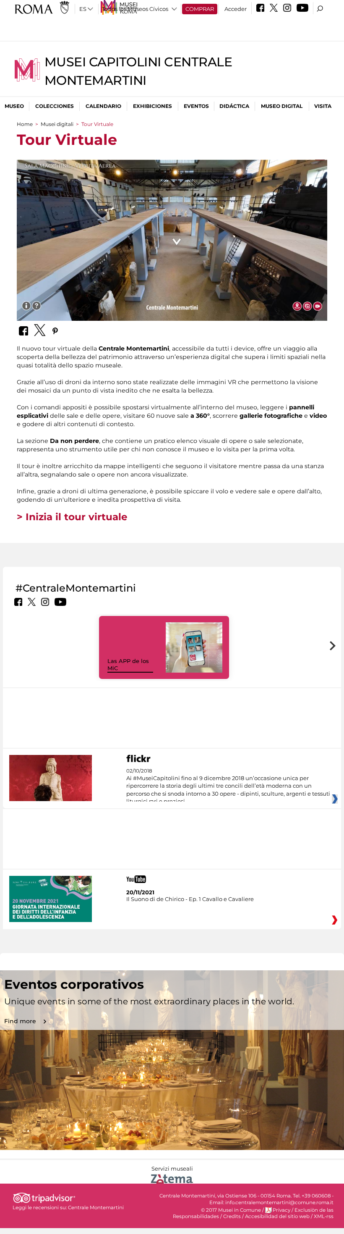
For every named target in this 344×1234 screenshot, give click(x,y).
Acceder (235, 8)
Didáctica (234, 106)
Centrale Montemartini (96, 1207)
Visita (322, 106)
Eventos (196, 106)
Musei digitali (57, 124)
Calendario (103, 106)
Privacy (281, 1210)
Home (25, 124)
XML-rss (324, 1216)
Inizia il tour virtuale (77, 517)
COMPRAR (199, 8)
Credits (232, 1216)
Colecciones (54, 106)
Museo (14, 106)
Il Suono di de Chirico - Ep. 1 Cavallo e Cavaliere (190, 899)
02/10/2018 (228, 786)
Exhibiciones (152, 106)
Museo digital (281, 106)
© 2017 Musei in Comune (231, 1210)
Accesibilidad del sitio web (277, 1216)
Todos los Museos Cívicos (135, 8)
